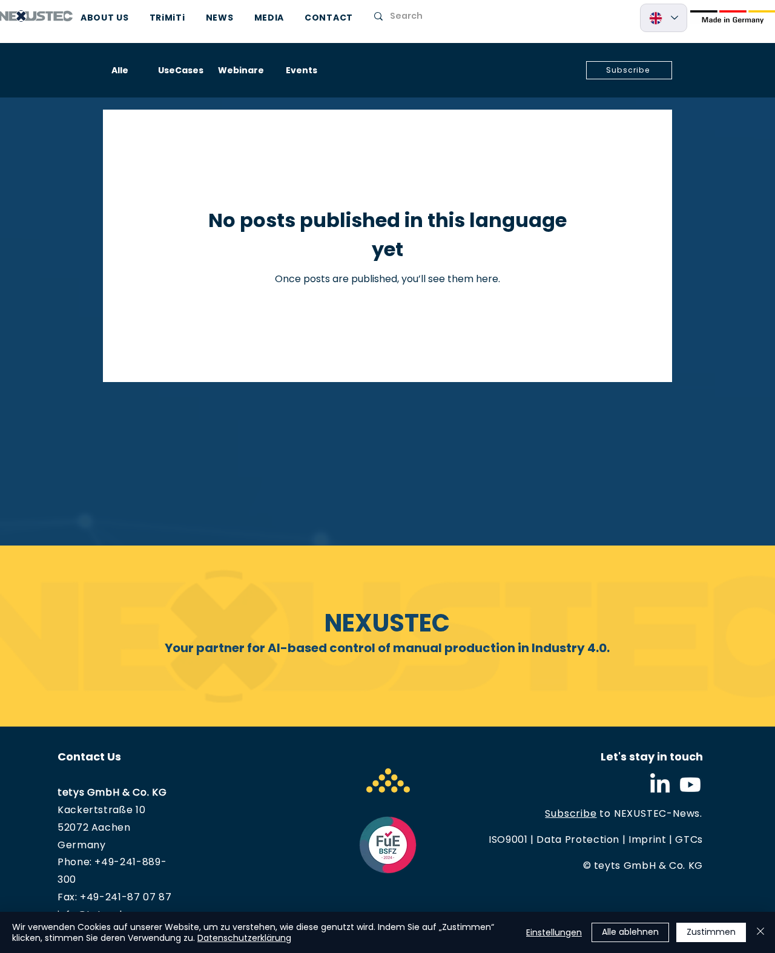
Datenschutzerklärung (244, 938)
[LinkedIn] (660, 785)
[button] (629, 70)
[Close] (760, 932)
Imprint (647, 839)
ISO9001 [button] (508, 839)
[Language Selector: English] (663, 18)
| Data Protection (574, 839)
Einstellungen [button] (554, 932)
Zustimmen (711, 932)
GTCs (689, 839)
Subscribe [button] (570, 813)
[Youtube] (690, 785)
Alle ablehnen (630, 932)
